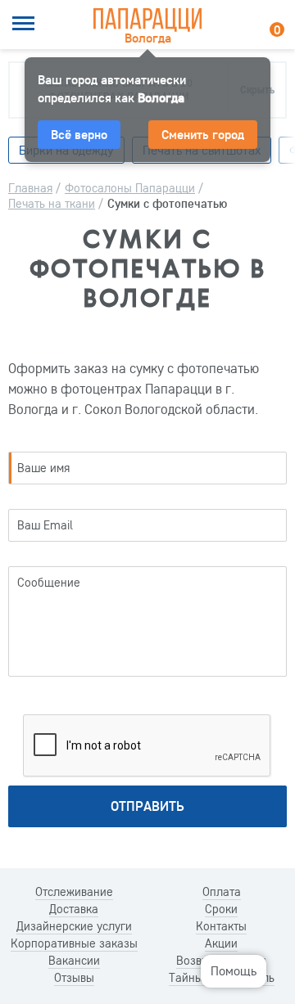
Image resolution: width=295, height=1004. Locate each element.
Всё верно (79, 134)
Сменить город (202, 134)
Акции (221, 943)
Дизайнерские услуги (74, 926)
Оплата (221, 892)
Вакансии (74, 960)
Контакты (221, 926)
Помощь (233, 970)
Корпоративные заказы (74, 943)
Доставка (73, 909)
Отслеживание (74, 892)
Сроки (221, 909)
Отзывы (74, 977)
